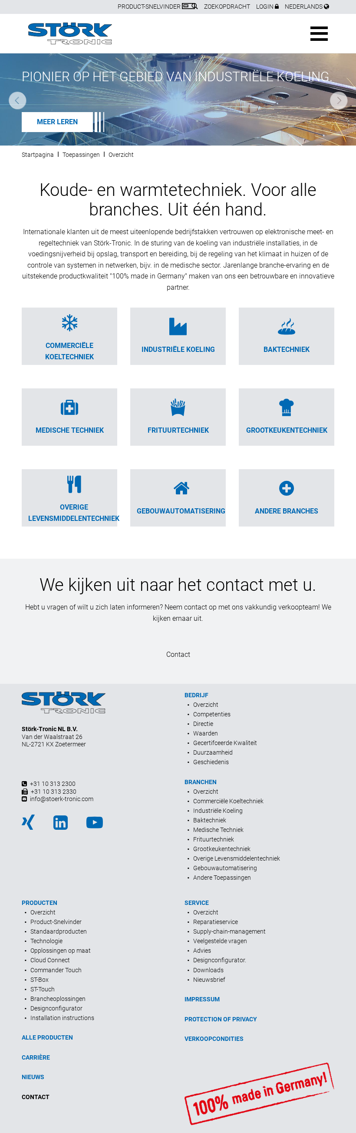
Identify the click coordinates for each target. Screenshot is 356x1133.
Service (197, 902)
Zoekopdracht (227, 6)
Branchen (201, 782)
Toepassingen (81, 154)
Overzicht (121, 154)
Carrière (36, 1057)
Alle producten (47, 1037)
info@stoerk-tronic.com (61, 798)
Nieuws (33, 1076)
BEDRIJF (196, 695)
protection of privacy (221, 1019)
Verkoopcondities (214, 1038)
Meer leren (57, 122)
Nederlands (304, 6)
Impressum (202, 999)
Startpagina (38, 154)
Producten (39, 902)
